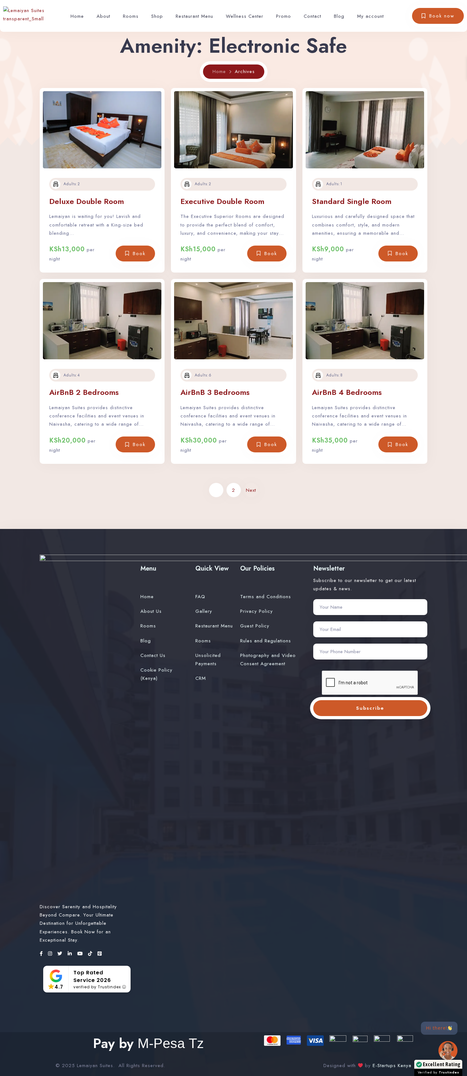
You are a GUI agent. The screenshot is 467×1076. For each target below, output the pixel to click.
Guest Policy (254, 625)
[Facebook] (42, 953)
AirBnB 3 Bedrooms (215, 392)
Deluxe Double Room (86, 201)
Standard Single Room (351, 201)
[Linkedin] (71, 953)
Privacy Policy (256, 611)
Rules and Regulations (265, 640)
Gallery (203, 611)
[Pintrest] (100, 953)
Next (251, 490)
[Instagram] (51, 953)
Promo (283, 16)
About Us (151, 611)
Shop (157, 16)
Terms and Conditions (265, 596)
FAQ (200, 596)
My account (370, 16)
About (103, 16)
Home (77, 16)
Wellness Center (244, 16)
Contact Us (153, 655)
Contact (312, 16)
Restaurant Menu (194, 16)
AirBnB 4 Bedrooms (347, 392)
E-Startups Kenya (391, 1065)
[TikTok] (91, 953)
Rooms (131, 16)
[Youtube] (81, 953)
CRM (200, 678)
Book (139, 253)
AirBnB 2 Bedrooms (84, 392)
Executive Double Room (222, 201)
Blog (339, 16)
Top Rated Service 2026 (92, 976)
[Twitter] (61, 953)
